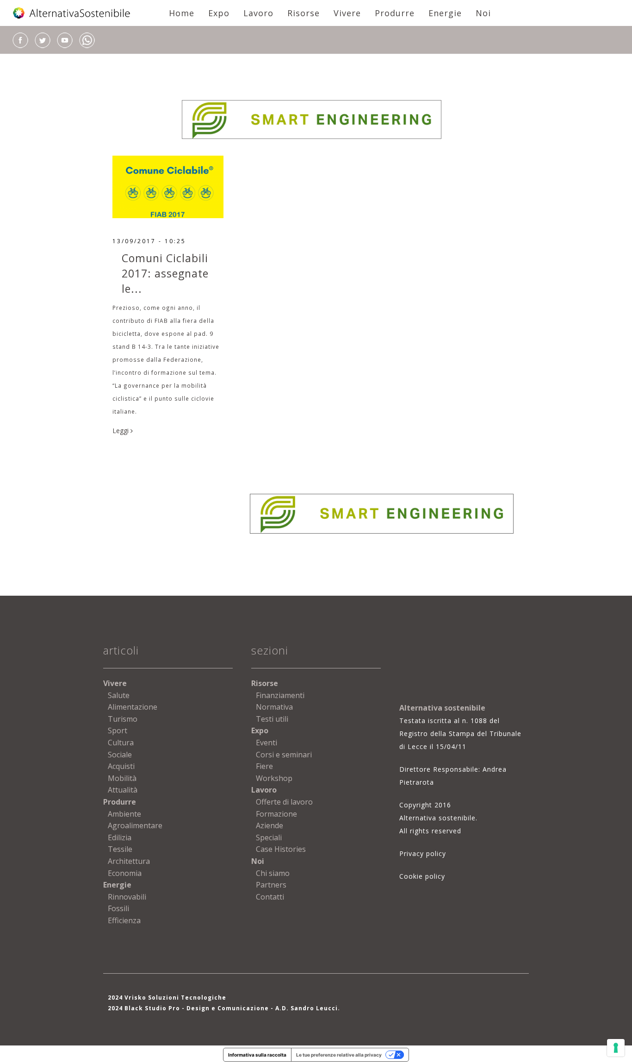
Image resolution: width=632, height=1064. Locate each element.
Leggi (121, 430)
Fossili (118, 908)
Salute (119, 695)
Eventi (266, 742)
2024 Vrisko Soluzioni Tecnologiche (167, 997)
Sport (117, 730)
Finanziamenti (280, 695)
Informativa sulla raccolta (257, 1055)
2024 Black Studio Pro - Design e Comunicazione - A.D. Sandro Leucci (223, 1008)
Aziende (269, 825)
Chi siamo (273, 873)
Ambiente (124, 814)
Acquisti (121, 766)
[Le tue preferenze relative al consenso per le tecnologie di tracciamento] (616, 1048)
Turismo (122, 719)
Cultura (121, 742)
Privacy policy (422, 853)
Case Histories (281, 849)
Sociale (120, 754)
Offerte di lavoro (284, 802)
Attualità (122, 790)
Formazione (276, 814)
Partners (271, 885)
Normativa (274, 707)
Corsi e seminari (284, 754)
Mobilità (122, 778)
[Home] (72, 13)
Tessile (120, 849)
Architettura (129, 861)
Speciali (269, 837)
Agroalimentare (135, 825)
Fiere (264, 766)
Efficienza (124, 920)
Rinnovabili (127, 897)
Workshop (274, 778)
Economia (125, 873)
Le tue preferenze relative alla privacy (339, 1055)
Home (181, 13)
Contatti (270, 897)
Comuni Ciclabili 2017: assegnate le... (165, 273)
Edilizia (119, 837)
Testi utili (272, 719)
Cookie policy (422, 876)
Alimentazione (132, 707)
